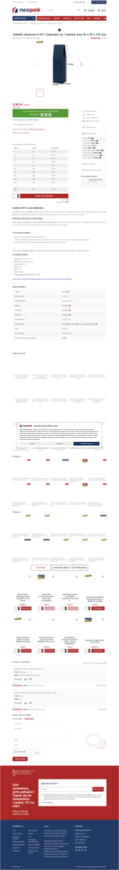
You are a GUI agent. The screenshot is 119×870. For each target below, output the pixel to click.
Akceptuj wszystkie (86, 444)
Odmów (32, 444)
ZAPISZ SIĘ (98, 789)
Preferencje (59, 444)
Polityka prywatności (47, 802)
